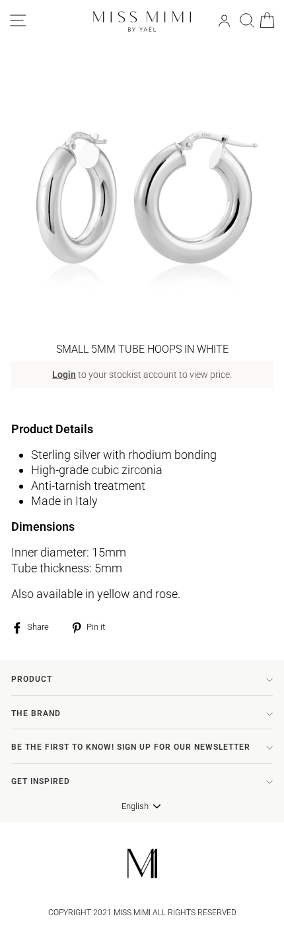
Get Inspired (40, 781)
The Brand (36, 713)
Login (64, 374)
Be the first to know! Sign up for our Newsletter (130, 747)
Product (31, 679)
